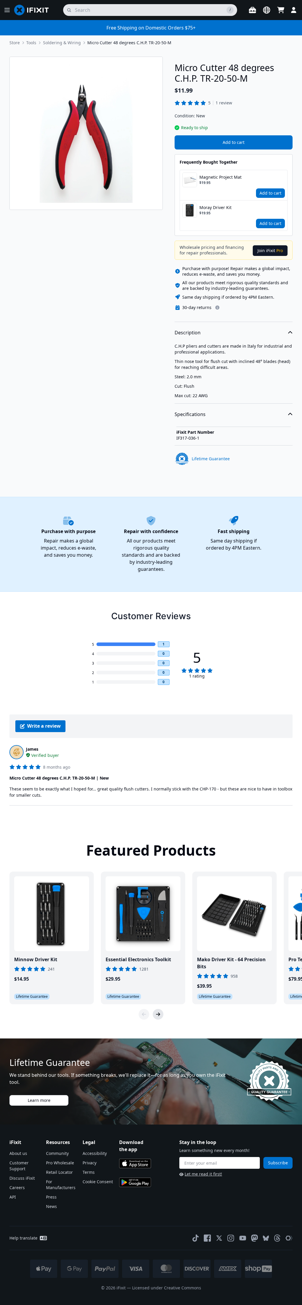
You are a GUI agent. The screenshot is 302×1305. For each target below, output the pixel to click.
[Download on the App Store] (135, 1163)
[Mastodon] (254, 1238)
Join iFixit (270, 250)
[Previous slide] (144, 1014)
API (12, 1197)
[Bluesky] (266, 1238)
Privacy (89, 1163)
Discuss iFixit (22, 1178)
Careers (17, 1187)
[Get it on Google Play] (135, 1182)
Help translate (23, 1238)
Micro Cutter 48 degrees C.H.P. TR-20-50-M (129, 42)
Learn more (39, 1100)
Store (14, 42)
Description (188, 332)
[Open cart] (281, 10)
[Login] (293, 10)
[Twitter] (219, 1238)
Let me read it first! (203, 1174)
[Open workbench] (252, 10)
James (32, 749)
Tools (31, 42)
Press (51, 1197)
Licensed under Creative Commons (166, 1288)
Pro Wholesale (60, 1163)
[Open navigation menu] (7, 10)
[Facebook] (207, 1238)
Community (57, 1153)
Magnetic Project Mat (220, 177)
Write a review (44, 726)
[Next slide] (158, 1014)
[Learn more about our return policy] (217, 307)
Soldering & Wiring (62, 42)
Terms (89, 1172)
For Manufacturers (61, 1184)
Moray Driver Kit (215, 207)
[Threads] (277, 1238)
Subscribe (278, 1163)
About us (18, 1153)
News (51, 1206)
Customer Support (19, 1165)
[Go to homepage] (34, 10)
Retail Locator (59, 1172)
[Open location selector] (267, 10)
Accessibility (95, 1153)
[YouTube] (242, 1238)
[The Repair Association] (289, 1238)
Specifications (190, 414)
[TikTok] (195, 1238)
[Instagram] (230, 1238)
